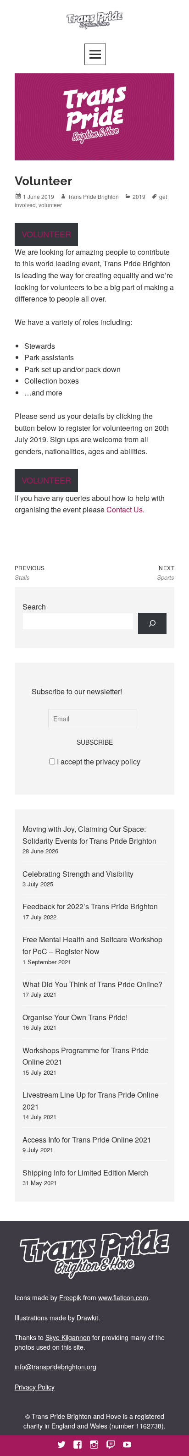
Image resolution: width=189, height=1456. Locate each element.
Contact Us (124, 509)
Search (34, 606)
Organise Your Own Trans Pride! (75, 1017)
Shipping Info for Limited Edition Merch (85, 1172)
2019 (139, 196)
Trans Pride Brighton (93, 196)
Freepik (70, 1297)
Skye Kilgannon (67, 1337)
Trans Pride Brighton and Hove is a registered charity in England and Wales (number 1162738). (94, 1421)
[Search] (152, 623)
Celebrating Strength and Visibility (77, 873)
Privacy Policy (35, 1386)
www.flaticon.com (123, 1297)
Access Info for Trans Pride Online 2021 (86, 1139)
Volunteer (46, 234)
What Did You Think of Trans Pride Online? (92, 984)
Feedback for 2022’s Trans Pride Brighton (90, 906)
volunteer (50, 205)
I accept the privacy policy (98, 761)
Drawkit (87, 1317)
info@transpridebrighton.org (55, 1366)
